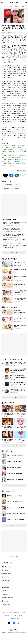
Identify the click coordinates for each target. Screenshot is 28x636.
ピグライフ (5, 594)
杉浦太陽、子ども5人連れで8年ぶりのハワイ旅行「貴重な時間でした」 (14, 246)
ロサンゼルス (18, 185)
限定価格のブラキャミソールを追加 (16, 513)
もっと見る (14, 252)
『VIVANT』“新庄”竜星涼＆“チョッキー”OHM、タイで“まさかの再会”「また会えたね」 (8, 415)
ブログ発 (17, 6)
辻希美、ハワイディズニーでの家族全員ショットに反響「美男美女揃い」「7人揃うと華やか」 (18, 364)
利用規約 (7, 615)
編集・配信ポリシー (15, 612)
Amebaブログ (6, 577)
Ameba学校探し (6, 604)
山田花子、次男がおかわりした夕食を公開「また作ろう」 (14, 240)
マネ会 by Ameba (7, 573)
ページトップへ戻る (14, 556)
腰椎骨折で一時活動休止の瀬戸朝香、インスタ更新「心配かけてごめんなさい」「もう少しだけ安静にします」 (18, 378)
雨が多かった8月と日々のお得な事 (15, 507)
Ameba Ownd (6, 580)
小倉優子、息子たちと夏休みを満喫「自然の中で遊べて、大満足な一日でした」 (14, 223)
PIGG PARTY (6, 587)
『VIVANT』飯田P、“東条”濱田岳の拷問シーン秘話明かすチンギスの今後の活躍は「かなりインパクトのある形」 (18, 371)
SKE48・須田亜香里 (7, 185)
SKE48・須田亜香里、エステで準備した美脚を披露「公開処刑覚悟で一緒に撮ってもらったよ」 (14, 151)
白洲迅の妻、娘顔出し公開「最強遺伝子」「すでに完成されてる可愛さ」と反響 (8, 441)
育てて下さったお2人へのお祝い (15, 496)
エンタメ (9, 6)
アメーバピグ (6, 584)
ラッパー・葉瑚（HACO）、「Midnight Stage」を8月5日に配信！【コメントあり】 (18, 384)
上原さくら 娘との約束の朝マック (15, 501)
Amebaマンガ (6, 590)
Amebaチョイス (6, 566)
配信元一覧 (5, 612)
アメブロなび (6, 601)
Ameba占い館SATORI (8, 597)
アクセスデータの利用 (14, 618)
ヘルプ (24, 612)
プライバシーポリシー (17, 615)
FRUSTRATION (15, 188)
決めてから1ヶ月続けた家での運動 (15, 519)
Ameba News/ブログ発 (17, 32)
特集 (23, 6)
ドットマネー (6, 570)
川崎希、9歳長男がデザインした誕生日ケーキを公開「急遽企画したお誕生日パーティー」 (14, 234)
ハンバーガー (5, 188)
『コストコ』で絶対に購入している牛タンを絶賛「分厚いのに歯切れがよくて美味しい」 (14, 229)
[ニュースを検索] (26, 2)
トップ (3, 6)
